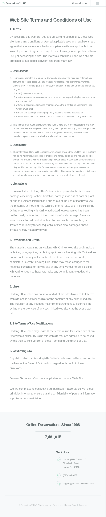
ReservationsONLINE (16, 3)
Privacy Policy (70, 505)
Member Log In (79, 3)
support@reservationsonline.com (78, 483)
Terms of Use (58, 505)
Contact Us (83, 505)
